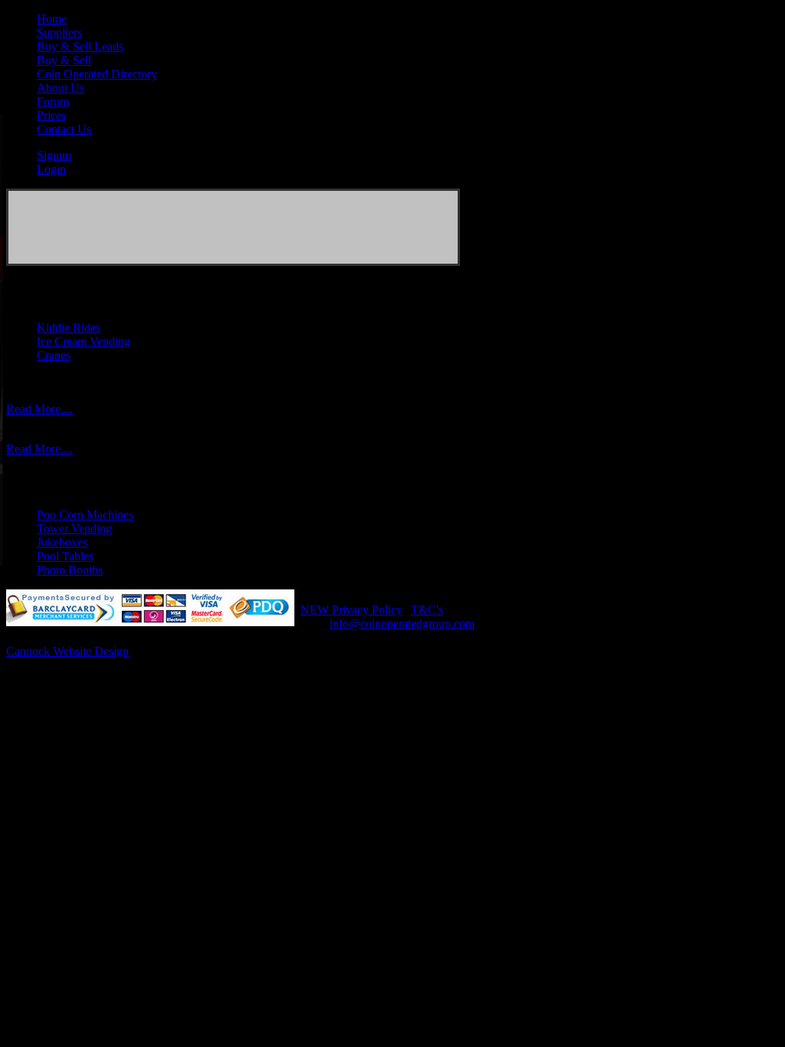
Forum (53, 101)
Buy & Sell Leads (80, 46)
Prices (51, 115)
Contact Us (64, 129)
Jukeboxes (62, 542)
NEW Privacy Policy (351, 609)
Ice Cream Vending (83, 341)
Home (52, 18)
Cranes (54, 355)
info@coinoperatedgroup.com (402, 623)
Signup (54, 155)
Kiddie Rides (68, 327)
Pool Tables (65, 556)
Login (51, 169)
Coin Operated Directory (97, 73)
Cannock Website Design (67, 651)
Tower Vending (74, 528)
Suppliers (59, 32)
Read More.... (39, 408)
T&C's (427, 609)
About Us (60, 87)
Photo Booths (70, 569)
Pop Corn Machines (85, 514)
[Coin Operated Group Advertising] (233, 261)
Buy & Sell (64, 60)
